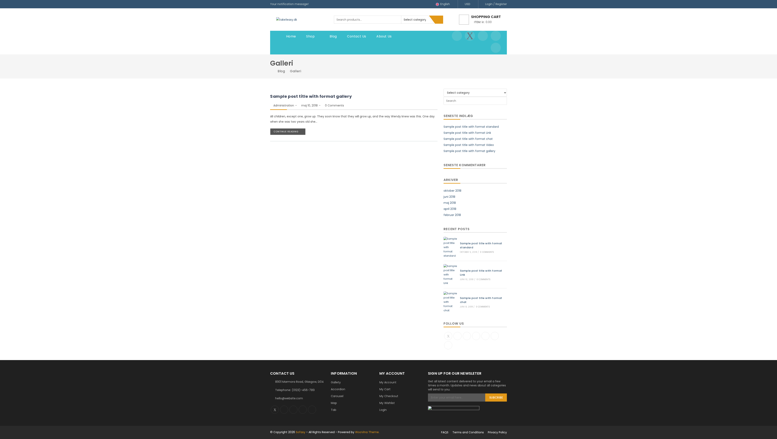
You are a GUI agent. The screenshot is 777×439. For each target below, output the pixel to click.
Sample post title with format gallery (311, 96)
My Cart (385, 389)
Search (439, 20)
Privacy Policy (497, 432)
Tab (333, 410)
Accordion (338, 389)
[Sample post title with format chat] (450, 302)
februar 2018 (452, 215)
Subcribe (496, 397)
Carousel (337, 396)
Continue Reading (286, 131)
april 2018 (450, 209)
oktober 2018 (452, 191)
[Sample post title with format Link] (450, 274)
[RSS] (448, 345)
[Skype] (485, 336)
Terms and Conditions (468, 432)
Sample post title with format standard (471, 127)
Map (334, 403)
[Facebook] (457, 336)
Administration (283, 105)
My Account (387, 382)
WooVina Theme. (367, 432)
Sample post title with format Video (469, 145)
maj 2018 (450, 203)
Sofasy (300, 432)
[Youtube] (495, 336)
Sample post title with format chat (468, 139)
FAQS (444, 432)
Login (383, 410)
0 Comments (334, 105)
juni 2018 (449, 197)
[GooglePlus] (476, 336)
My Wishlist (387, 403)
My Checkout (388, 396)
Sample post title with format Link (467, 133)
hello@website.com (289, 398)
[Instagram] (467, 336)
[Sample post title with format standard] (450, 247)
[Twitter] (448, 336)
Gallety (336, 382)
